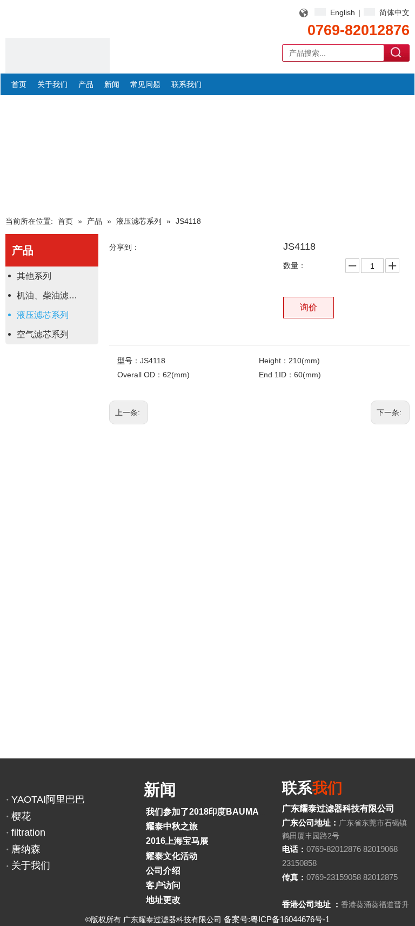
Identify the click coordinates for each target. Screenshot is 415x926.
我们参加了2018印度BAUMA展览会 (215, 811)
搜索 (397, 52)
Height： (274, 360)
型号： (128, 360)
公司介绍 (163, 870)
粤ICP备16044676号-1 (290, 919)
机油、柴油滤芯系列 (56, 295)
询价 (308, 307)
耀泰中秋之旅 (172, 826)
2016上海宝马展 (177, 840)
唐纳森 (26, 849)
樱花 (21, 816)
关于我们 (30, 865)
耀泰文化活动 (172, 856)
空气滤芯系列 (43, 334)
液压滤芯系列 (43, 314)
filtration (28, 832)
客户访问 (163, 885)
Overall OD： (140, 374)
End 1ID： (276, 374)
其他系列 (34, 276)
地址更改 (163, 899)
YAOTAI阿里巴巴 (48, 799)
